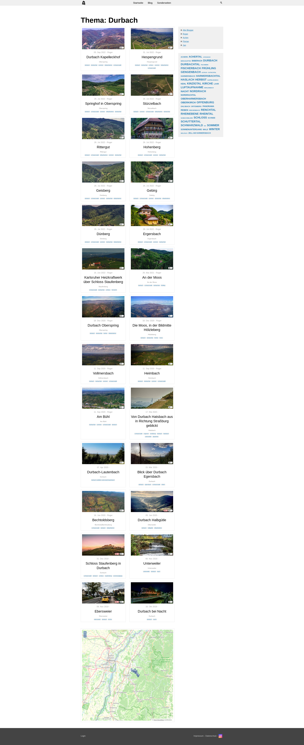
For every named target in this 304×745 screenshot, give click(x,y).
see (205, 125)
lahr (216, 84)
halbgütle (150, 528)
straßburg (153, 433)
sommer (101, 65)
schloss (151, 65)
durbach (87, 65)
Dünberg (103, 234)
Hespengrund (152, 57)
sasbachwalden (187, 118)
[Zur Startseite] (83, 3)
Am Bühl (103, 417)
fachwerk (204, 64)
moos (161, 338)
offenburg (205, 102)
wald (205, 129)
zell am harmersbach (199, 133)
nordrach (198, 91)
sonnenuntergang (191, 129)
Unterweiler (152, 563)
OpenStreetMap (159, 720)
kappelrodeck (212, 80)
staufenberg (108, 576)
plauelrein (155, 436)
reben (163, 484)
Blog (150, 3)
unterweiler (148, 436)
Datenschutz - (211, 736)
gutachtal (212, 72)
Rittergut (103, 147)
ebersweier (97, 619)
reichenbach (194, 110)
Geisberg (103, 190)
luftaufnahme (108, 65)
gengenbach (191, 72)
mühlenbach (209, 87)
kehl (183, 84)
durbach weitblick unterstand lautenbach (103, 480)
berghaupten (186, 61)
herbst (105, 333)
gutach (204, 72)
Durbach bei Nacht (152, 611)
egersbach (148, 484)
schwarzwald (117, 65)
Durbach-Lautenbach (103, 472)
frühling (163, 285)
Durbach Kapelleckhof (103, 57)
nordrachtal (188, 95)
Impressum (199, 736)
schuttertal (191, 121)
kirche (110, 619)
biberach (197, 61)
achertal (195, 56)
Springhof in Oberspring (103, 103)
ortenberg (196, 106)
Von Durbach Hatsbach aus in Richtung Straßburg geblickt (152, 421)
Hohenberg (151, 147)
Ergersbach (152, 234)
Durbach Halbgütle (152, 520)
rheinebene (190, 113)
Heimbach (152, 373)
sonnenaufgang (117, 576)
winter (214, 129)
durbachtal (94, 65)
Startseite (138, 3)
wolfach (184, 133)
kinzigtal (194, 83)
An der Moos (152, 277)
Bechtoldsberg (103, 520)
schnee (211, 118)
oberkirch (188, 102)
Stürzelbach (152, 103)
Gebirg (152, 190)
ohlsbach (185, 106)
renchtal (208, 109)
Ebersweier (103, 611)
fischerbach (191, 68)
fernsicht (114, 290)
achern (184, 57)
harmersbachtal (208, 75)
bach (158, 571)
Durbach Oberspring (103, 325)
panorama (208, 106)
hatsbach (166, 433)
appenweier (207, 57)
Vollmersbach (103, 373)
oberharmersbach (193, 98)
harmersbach (188, 76)
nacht (154, 619)
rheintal (206, 113)
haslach (187, 79)
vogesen (146, 433)
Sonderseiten (164, 3)
